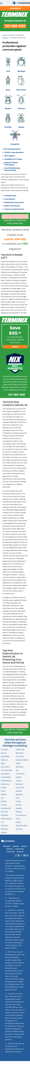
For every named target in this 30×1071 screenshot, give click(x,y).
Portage (4, 805)
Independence (6, 780)
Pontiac (18, 801)
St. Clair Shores (21, 815)
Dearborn (4, 760)
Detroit (18, 763)
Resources (15, 846)
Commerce (20, 756)
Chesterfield (5, 756)
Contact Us (9, 849)
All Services (6, 846)
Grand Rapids (6, 777)
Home (4, 35)
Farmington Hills (6, 770)
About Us (24, 846)
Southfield (4, 815)
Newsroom (20, 851)
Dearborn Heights (22, 760)
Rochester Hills (6, 808)
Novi (2, 798)
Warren (18, 822)
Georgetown (5, 774)
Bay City (4, 753)
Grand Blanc (20, 774)
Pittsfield (4, 801)
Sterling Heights (6, 818)
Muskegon (19, 794)
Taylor (18, 818)
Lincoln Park (20, 787)
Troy (2, 822)
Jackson (19, 780)
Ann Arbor (4, 749)
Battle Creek (20, 749)
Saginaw (19, 812)
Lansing (3, 787)
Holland (18, 777)
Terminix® (11, 35)
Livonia (3, 791)
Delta (3, 763)
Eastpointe (19, 767)
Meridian (19, 791)
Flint (17, 770)
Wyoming (19, 829)
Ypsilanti (4, 832)
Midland (4, 794)
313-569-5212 (15, 26)
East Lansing (5, 767)
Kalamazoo (5, 784)
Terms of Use (10, 851)
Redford (19, 805)
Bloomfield (19, 753)
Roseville (19, 808)
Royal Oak (4, 812)
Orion (18, 798)
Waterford (4, 825)
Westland (4, 829)
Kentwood (19, 784)
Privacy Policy (19, 849)
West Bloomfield (21, 825)
